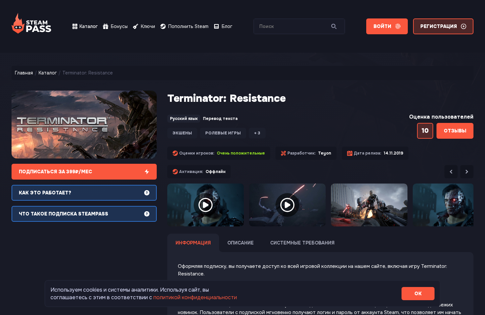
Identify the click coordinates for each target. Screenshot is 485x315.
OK (418, 294)
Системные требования (302, 243)
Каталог (89, 26)
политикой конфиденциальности (195, 297)
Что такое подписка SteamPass (63, 214)
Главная (24, 73)
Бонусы (119, 26)
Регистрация (438, 26)
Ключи (148, 26)
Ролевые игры (223, 133)
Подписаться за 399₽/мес (55, 172)
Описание (240, 243)
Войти (382, 26)
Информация (193, 243)
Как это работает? (45, 193)
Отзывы (455, 131)
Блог (227, 26)
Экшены (182, 133)
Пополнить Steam (188, 26)
